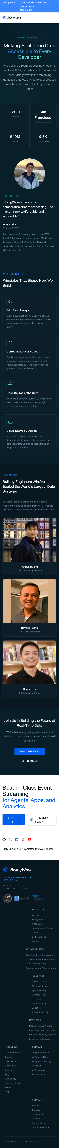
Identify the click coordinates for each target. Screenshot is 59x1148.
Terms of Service (40, 1127)
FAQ (7, 1092)
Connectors (11, 1065)
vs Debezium (38, 1074)
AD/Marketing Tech (41, 1012)
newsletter (28, 848)
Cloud (35, 932)
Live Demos (10, 1061)
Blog (7, 1074)
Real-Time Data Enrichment (42, 1030)
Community (10, 1079)
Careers (36, 1110)
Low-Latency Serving (42, 928)
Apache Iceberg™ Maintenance (41, 968)
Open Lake (37, 924)
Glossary (9, 1070)
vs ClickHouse (39, 1070)
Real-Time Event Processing (39, 955)
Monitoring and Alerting (40, 1026)
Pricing (35, 941)
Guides (8, 1057)
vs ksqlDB (37, 1065)
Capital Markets (40, 981)
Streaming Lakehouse (40, 1039)
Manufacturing (39, 1003)
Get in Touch (29, 761)
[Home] (12, 17)
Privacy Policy (39, 1123)
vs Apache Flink (40, 1057)
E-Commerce (38, 994)
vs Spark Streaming (41, 1061)
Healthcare (37, 999)
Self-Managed (39, 937)
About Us (36, 1105)
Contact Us (37, 1114)
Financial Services (41, 986)
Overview (36, 915)
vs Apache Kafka (40, 1052)
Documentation (12, 1052)
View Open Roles (30, 751)
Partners (36, 1118)
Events (8, 1087)
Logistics (36, 1008)
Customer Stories (13, 1083)
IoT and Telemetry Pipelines (42, 1034)
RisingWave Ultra (40, 919)
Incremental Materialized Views (41, 959)
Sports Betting (39, 990)
